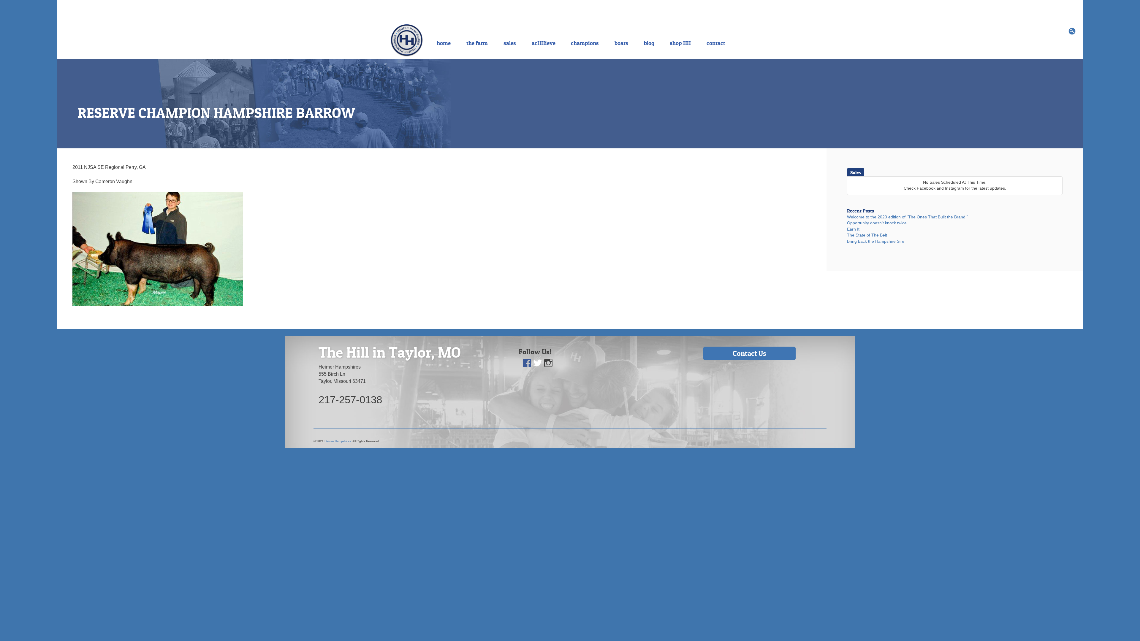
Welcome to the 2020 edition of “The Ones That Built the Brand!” (907, 217)
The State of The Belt (867, 235)
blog (649, 43)
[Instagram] (548, 363)
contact (716, 43)
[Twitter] (538, 363)
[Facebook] (527, 363)
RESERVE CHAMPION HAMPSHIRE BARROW (216, 113)
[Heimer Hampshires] (406, 39)
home (444, 43)
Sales (855, 172)
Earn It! (854, 229)
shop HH (680, 43)
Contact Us (749, 353)
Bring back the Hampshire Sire (875, 241)
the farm (477, 43)
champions (585, 43)
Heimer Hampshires (337, 441)
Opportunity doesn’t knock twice (877, 223)
